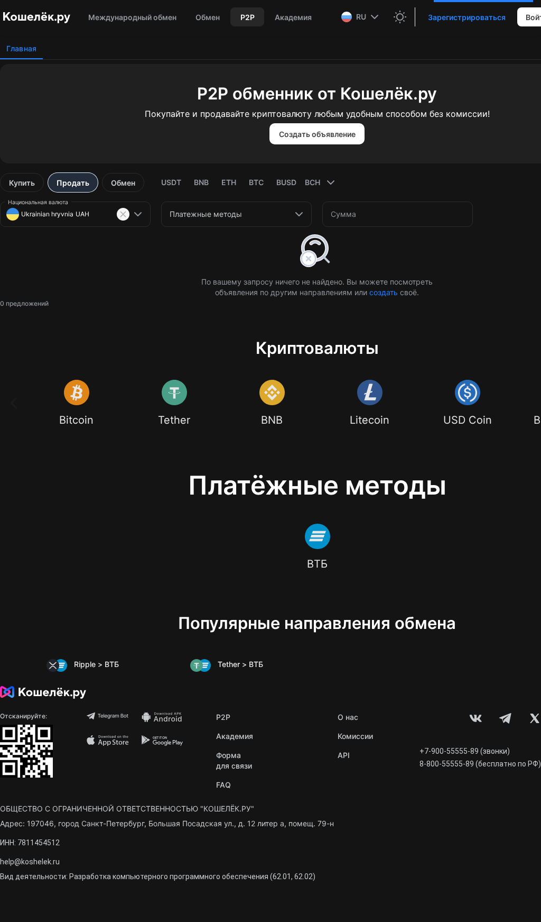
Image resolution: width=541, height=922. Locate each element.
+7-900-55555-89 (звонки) (464, 751)
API (344, 755)
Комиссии (355, 736)
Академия (234, 736)
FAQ (223, 784)
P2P (223, 717)
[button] (361, 16)
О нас (348, 717)
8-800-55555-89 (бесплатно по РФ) (480, 764)
